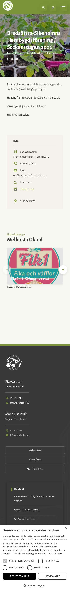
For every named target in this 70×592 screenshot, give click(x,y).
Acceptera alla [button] (19, 576)
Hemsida (25, 182)
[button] (35, 585)
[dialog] (35, 558)
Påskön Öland (35, 460)
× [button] (66, 528)
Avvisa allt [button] (53, 576)
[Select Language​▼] (52, 7)
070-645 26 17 (28, 163)
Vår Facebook (35, 450)
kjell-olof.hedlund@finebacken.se (30, 173)
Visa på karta (27, 200)
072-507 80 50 (16, 430)
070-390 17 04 (16, 398)
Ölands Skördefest (35, 469)
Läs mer (57, 553)
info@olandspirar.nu (19, 403)
